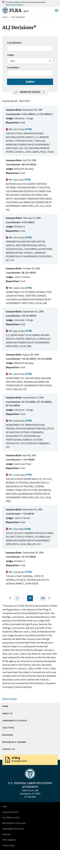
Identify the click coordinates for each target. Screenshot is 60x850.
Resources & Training (14, 742)
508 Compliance (9, 839)
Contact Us (8, 749)
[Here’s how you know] (30, 3)
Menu (56, 10)
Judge (10, 55)
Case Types (8, 727)
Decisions (7, 735)
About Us (7, 713)
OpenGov (6, 834)
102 (43, 598)
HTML (29, 129)
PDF (10, 129)
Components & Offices (14, 720)
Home (5, 17)
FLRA (19, 10)
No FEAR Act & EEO (11, 817)
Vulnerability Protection (13, 828)
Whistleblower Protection (14, 823)
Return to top (9, 698)
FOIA (4, 806)
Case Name (13, 67)
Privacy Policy (8, 845)
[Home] (5, 10)
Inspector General (10, 812)
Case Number (14, 42)
